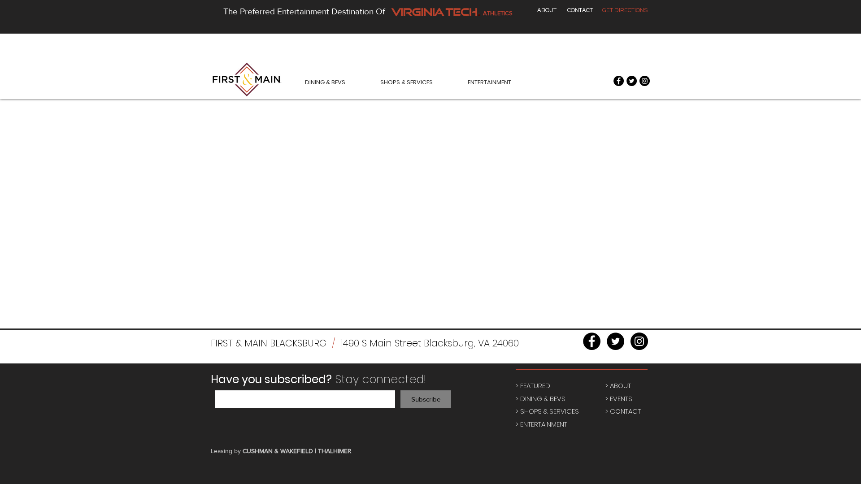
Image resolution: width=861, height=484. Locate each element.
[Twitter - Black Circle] (631, 81)
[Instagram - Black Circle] (644, 81)
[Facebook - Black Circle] (618, 81)
